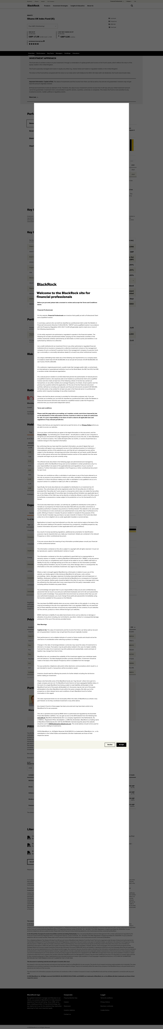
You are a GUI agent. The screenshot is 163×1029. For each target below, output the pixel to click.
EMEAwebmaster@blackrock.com (60, 724)
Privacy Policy (86, 425)
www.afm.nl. (41, 718)
